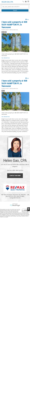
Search (15, 10)
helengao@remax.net (15, 198)
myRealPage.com (15, 205)
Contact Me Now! (15, 175)
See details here (6, 58)
